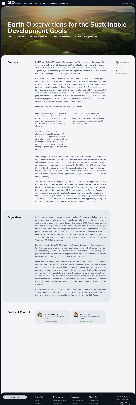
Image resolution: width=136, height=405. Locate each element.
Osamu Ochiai (49, 314)
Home (10, 37)
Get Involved (40, 3)
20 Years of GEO (93, 400)
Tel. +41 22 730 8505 (122, 402)
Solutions (38, 403)
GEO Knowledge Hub (77, 400)
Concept (118, 68)
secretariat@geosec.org (123, 404)
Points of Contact (122, 74)
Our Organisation (94, 403)
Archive (13, 397)
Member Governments (59, 400)
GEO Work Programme (38, 37)
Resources (53, 3)
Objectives (119, 71)
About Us (64, 3)
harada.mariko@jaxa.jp (87, 321)
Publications (74, 403)
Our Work (28, 3)
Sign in (125, 3)
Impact (37, 400)
